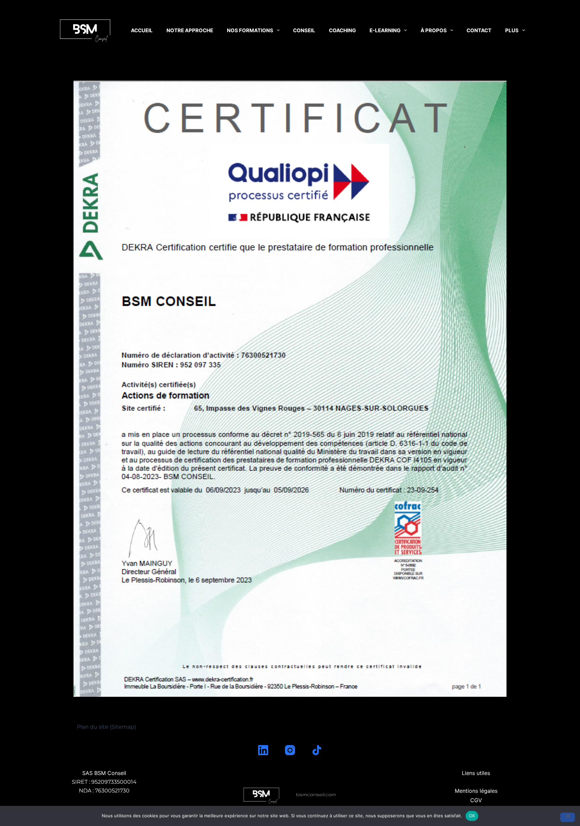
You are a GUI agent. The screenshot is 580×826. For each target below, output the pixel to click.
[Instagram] (290, 750)
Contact (479, 30)
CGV (476, 800)
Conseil (304, 30)
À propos (434, 30)
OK (472, 815)
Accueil (142, 30)
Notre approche (189, 30)
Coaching (342, 30)
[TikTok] (317, 750)
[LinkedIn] (263, 750)
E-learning (385, 30)
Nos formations (250, 30)
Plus (512, 30)
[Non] (567, 817)
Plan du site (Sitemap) (106, 727)
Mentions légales (476, 790)
